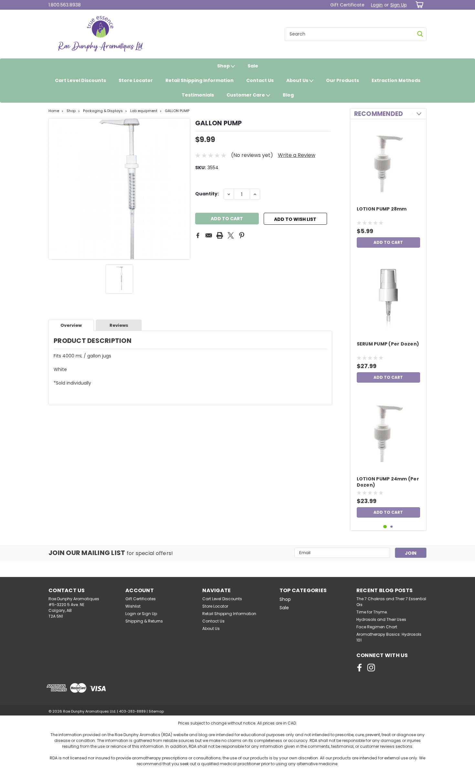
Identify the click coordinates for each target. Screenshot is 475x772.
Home (53, 110)
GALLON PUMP (177, 110)
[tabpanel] (388, 187)
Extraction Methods (396, 80)
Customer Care (246, 95)
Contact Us (260, 80)
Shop (224, 66)
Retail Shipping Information (199, 80)
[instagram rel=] (371, 668)
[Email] (209, 235)
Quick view (388, 192)
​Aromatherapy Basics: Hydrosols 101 (388, 637)
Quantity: (207, 193)
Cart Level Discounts (80, 80)
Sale (253, 66)
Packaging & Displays (103, 110)
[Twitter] (230, 235)
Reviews (119, 325)
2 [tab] (391, 527)
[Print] (219, 235)
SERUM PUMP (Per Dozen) (388, 344)
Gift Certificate (347, 5)
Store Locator (136, 80)
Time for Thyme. (372, 612)
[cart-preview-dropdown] (418, 4)
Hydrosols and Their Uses (381, 619)
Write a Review (296, 155)
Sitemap (156, 711)
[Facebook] (198, 235)
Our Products (342, 80)
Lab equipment (143, 110)
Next (184, 188)
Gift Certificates (140, 599)
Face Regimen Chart (376, 627)
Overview (71, 325)
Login (377, 5)
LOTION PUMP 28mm (382, 209)
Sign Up (398, 5)
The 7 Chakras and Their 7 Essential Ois (391, 601)
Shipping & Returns (144, 621)
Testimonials (198, 95)
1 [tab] (385, 527)
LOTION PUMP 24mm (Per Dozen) (388, 482)
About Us (297, 80)
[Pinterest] (241, 235)
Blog (288, 95)
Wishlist (133, 606)
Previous (54, 188)
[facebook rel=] (359, 668)
